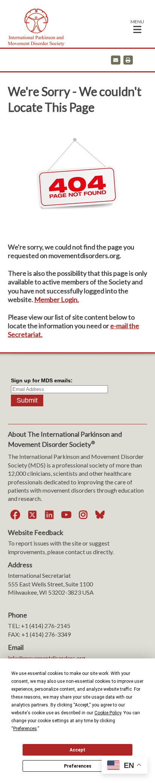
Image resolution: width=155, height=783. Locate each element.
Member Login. (56, 299)
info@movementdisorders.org (46, 657)
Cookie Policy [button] (107, 712)
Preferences (77, 766)
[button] (137, 26)
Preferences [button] (25, 728)
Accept (77, 750)
